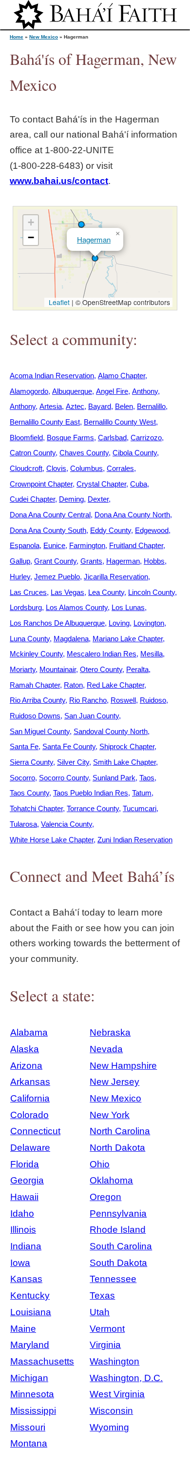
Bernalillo (151, 406)
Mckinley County (36, 654)
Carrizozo (146, 437)
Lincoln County (151, 592)
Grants (91, 561)
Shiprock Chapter (126, 746)
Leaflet (58, 302)
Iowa (20, 1263)
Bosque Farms (70, 437)
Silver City (73, 762)
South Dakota (118, 1263)
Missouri (27, 1427)
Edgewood (152, 530)
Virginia (105, 1345)
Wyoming (109, 1427)
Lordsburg (26, 607)
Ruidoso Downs (35, 716)
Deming (71, 499)
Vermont (107, 1329)
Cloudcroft (26, 468)
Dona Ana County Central (50, 514)
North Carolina (120, 1131)
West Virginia (117, 1394)
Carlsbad (112, 437)
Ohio (100, 1164)
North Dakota (117, 1147)
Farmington (87, 545)
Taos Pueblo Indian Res (90, 793)
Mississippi (33, 1411)
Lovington (148, 623)
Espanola (24, 545)
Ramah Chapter (35, 685)
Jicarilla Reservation (116, 576)
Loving (119, 623)
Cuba (138, 484)
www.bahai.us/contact (59, 181)
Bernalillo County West (120, 422)
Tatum (142, 793)
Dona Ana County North (132, 514)
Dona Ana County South (48, 530)
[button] (81, 224)
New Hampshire (123, 1065)
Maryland (29, 1345)
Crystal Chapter (101, 484)
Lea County (106, 592)
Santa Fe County (68, 746)
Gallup (20, 561)
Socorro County (64, 778)
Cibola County (135, 453)
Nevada (106, 1049)
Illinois (23, 1229)
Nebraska (110, 1032)
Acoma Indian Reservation (52, 375)
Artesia (50, 406)
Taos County (29, 793)
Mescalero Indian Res (101, 654)
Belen (124, 406)
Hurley (20, 576)
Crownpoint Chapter (41, 484)
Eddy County (110, 530)
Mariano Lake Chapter (128, 638)
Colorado (29, 1115)
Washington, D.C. (126, 1378)
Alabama (29, 1032)
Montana (28, 1443)
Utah (100, 1312)
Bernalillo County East (45, 422)
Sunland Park (114, 778)
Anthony (145, 391)
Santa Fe (24, 746)
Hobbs (154, 561)
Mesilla (151, 654)
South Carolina (121, 1246)
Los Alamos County (77, 607)
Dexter (98, 499)
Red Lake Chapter (115, 685)
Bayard (99, 406)
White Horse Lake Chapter (52, 840)
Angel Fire (112, 391)
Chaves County (84, 453)
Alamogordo (29, 391)
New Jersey (114, 1082)
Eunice (54, 545)
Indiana (25, 1246)
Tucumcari (139, 808)
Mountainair (57, 669)
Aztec (75, 406)
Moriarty (23, 669)
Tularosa (23, 824)
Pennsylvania (118, 1213)
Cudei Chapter (32, 499)
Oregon (105, 1197)
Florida (24, 1164)
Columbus (86, 468)
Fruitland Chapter (136, 545)
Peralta (137, 669)
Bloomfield (26, 437)
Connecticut (35, 1131)
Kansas (26, 1279)
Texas (102, 1295)
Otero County (101, 669)
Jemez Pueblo (57, 576)
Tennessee (113, 1279)
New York (110, 1115)
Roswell (123, 700)
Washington (114, 1361)
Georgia (27, 1180)
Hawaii (24, 1197)
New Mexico (43, 37)
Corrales (120, 468)
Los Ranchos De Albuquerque (57, 623)
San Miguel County (40, 731)
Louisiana (30, 1312)
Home (16, 37)
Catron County (33, 453)
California (30, 1098)
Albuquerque (72, 391)
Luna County (30, 638)
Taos (146, 778)
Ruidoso (153, 700)
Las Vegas (67, 592)
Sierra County (31, 762)
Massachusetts (42, 1361)
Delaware (30, 1147)
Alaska (24, 1049)
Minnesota (32, 1394)
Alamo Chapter (121, 375)
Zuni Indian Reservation (134, 840)
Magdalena (71, 638)
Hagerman (94, 239)
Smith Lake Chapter (124, 762)
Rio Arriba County (37, 700)
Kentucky (30, 1295)
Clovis (56, 468)
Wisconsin (111, 1411)
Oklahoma (111, 1180)
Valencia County (66, 824)
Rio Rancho (88, 700)
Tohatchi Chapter (36, 808)
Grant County (55, 561)
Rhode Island (118, 1229)
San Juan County (91, 716)
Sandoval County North (111, 731)
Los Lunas (128, 607)
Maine (23, 1329)
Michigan (29, 1378)
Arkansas (30, 1082)
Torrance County (93, 808)
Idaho (22, 1213)
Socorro (22, 778)
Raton (73, 685)
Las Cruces (28, 592)
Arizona (26, 1065)
